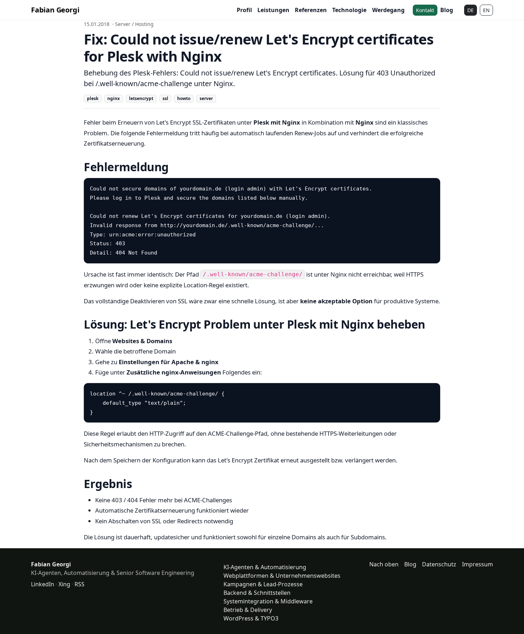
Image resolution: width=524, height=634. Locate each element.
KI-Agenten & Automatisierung (265, 567)
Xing (64, 584)
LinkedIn (42, 584)
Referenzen (311, 10)
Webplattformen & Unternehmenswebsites (282, 576)
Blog (446, 10)
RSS (79, 584)
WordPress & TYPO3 (251, 618)
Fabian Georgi (55, 10)
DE (470, 10)
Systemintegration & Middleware (268, 601)
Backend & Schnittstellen (257, 593)
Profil (244, 10)
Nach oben (384, 564)
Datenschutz (439, 564)
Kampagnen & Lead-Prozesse (263, 584)
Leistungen (273, 10)
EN (486, 10)
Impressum (477, 564)
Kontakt (425, 10)
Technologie (349, 10)
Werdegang (388, 10)
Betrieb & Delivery (248, 610)
